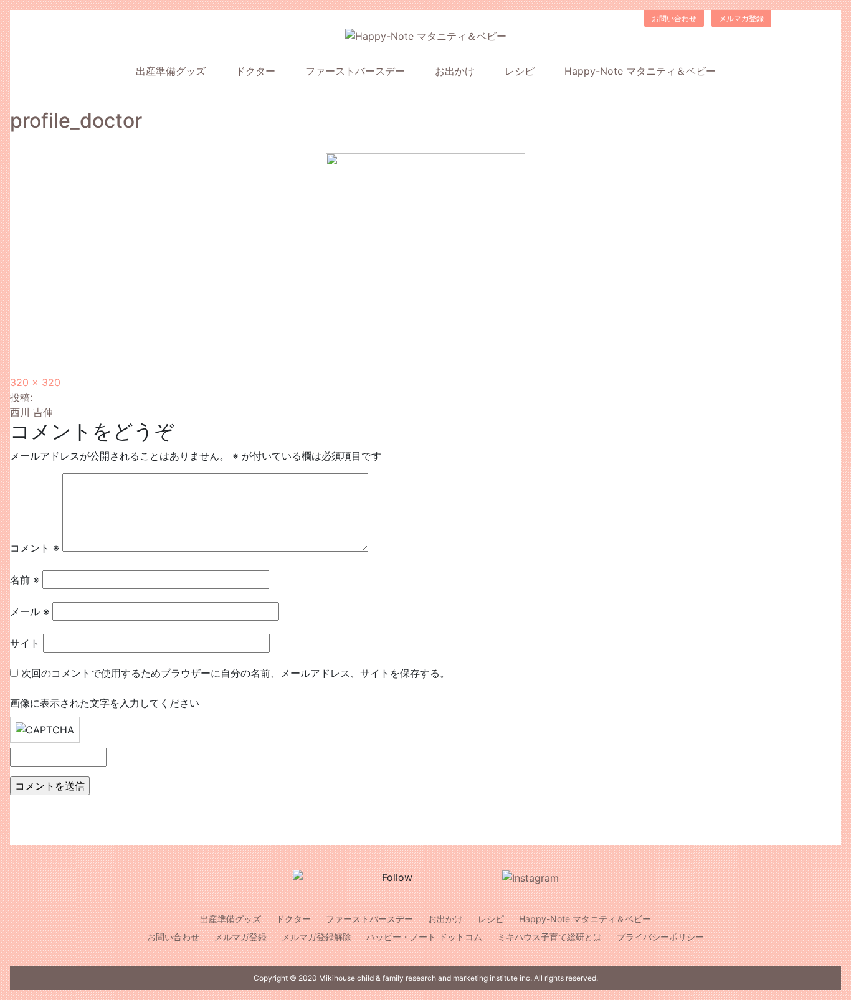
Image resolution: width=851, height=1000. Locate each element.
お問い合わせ (674, 18)
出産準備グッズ (171, 71)
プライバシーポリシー (660, 937)
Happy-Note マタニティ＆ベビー (640, 71)
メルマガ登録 (741, 18)
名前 (24, 579)
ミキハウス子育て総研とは (549, 937)
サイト (25, 643)
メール (29, 611)
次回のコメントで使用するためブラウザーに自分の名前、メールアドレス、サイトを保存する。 (235, 673)
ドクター (255, 71)
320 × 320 (35, 382)
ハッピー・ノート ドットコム (424, 937)
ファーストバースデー (355, 71)
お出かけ (455, 71)
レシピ (520, 71)
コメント (34, 548)
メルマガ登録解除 (316, 937)
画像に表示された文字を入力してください (104, 703)
